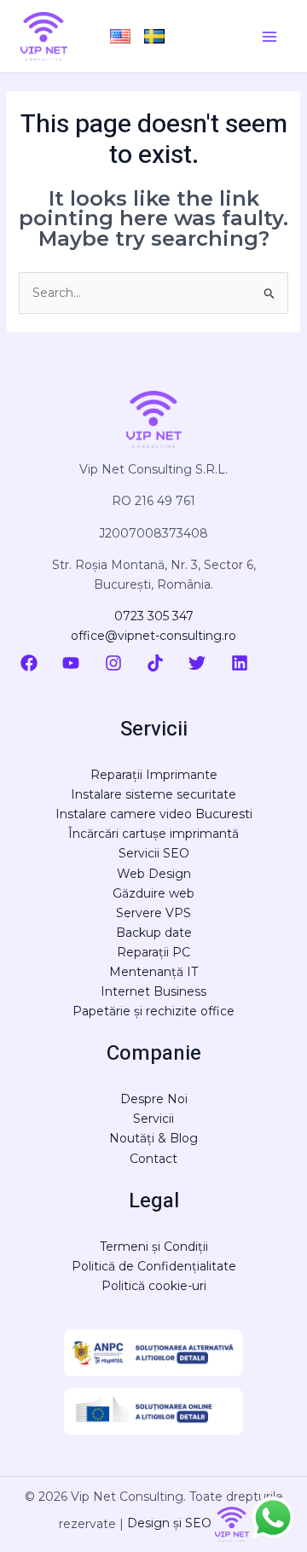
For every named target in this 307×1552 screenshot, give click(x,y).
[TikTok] (155, 662)
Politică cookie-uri (153, 1285)
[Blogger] (280, 662)
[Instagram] (113, 662)
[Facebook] (29, 662)
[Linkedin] (239, 662)
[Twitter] (197, 662)
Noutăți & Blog (153, 1138)
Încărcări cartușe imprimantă (153, 833)
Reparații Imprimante (153, 774)
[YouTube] (70, 662)
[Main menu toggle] (269, 36)
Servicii (153, 1118)
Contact (153, 1158)
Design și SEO (171, 1523)
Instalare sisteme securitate (153, 794)
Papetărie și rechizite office (153, 1011)
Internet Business (153, 991)
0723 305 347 (154, 616)
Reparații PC (153, 952)
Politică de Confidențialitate (154, 1266)
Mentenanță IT (153, 971)
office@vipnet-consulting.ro (153, 635)
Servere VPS (153, 913)
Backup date (154, 932)
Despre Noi (154, 1099)
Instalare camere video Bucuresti (153, 814)
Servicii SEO (154, 853)
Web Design (154, 873)
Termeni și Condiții (154, 1246)
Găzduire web (153, 893)
